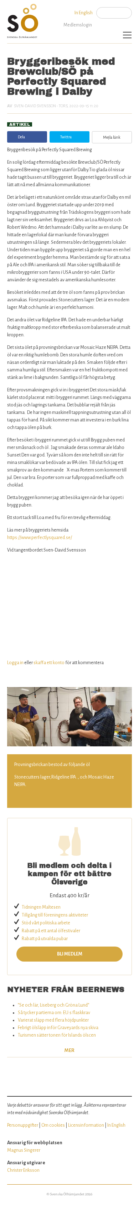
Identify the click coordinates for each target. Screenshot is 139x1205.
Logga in (15, 662)
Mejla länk (111, 137)
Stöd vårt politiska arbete (46, 922)
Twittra (66, 137)
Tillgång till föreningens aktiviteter (55, 915)
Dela (21, 137)
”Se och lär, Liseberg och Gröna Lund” (53, 1005)
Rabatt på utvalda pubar (45, 938)
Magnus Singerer (23, 1150)
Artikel (19, 124)
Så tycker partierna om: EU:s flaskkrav (54, 1012)
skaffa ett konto (49, 662)
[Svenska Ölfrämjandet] (24, 19)
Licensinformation (86, 1125)
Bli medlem (69, 954)
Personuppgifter (22, 1125)
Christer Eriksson (23, 1170)
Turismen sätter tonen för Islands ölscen (57, 1035)
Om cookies (53, 1125)
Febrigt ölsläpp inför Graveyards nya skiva (58, 1027)
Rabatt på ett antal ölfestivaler (51, 930)
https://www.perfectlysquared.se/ (39, 537)
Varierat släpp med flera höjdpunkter (53, 1020)
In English (83, 12)
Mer (69, 1050)
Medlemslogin (77, 25)
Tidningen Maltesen (41, 907)
